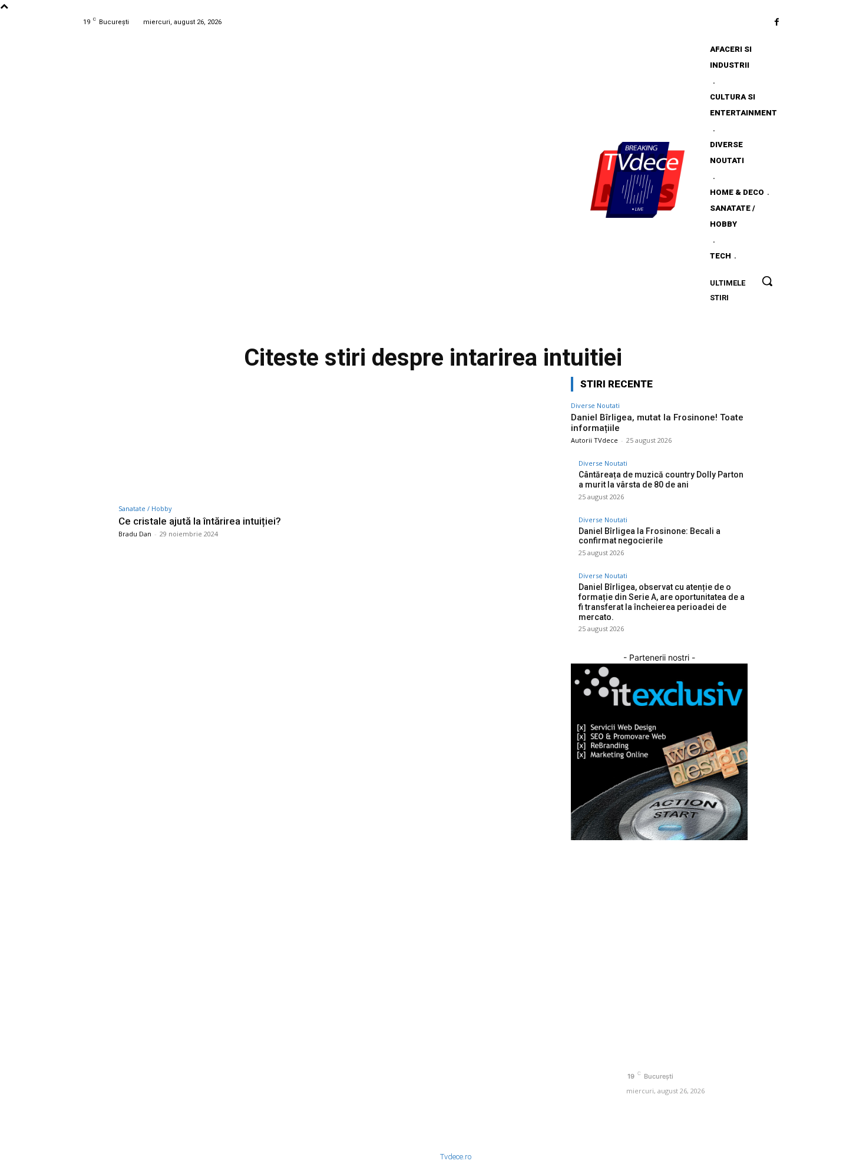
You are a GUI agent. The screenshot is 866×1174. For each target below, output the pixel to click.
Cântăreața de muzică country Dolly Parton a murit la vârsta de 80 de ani (661, 479)
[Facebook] (776, 22)
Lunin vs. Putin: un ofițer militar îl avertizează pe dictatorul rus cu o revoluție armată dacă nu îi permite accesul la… (519, 946)
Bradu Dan (134, 533)
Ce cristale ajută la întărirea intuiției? (199, 521)
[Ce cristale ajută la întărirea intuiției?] (224, 437)
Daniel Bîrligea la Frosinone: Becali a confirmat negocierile (649, 536)
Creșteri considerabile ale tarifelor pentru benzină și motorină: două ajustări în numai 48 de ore (519, 1035)
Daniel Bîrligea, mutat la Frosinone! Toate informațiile (338, 937)
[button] (767, 281)
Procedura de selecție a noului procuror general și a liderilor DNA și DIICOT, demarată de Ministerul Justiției (523, 1081)
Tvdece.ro (455, 1156)
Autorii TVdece (594, 440)
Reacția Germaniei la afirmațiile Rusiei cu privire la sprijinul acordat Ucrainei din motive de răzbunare (520, 993)
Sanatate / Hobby (145, 508)
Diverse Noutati (595, 405)
